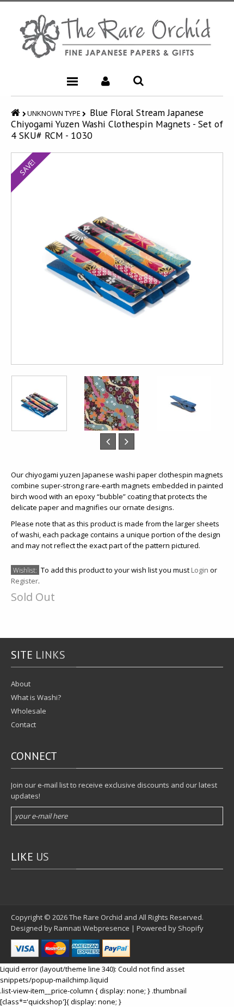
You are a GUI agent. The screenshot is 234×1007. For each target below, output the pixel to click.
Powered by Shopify (170, 928)
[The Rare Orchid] (117, 36)
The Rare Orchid (95, 917)
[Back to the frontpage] (16, 112)
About (20, 684)
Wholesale (28, 711)
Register (24, 581)
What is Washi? (36, 697)
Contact (23, 724)
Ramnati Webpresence (92, 928)
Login (199, 570)
